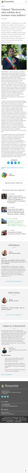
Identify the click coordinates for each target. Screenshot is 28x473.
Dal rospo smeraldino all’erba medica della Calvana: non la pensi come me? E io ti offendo (13, 261)
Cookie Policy (18, 421)
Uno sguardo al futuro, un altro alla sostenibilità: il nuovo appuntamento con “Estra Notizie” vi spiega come (16, 223)
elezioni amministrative (11, 167)
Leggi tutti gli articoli (13, 315)
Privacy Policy (9, 421)
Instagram (8, 396)
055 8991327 (6, 404)
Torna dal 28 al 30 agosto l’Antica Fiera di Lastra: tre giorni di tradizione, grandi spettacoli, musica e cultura (16, 211)
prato (2, 169)
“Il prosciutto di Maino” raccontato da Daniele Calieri (16, 233)
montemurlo (21, 167)
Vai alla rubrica (6, 374)
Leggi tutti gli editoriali (13, 281)
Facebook (2, 396)
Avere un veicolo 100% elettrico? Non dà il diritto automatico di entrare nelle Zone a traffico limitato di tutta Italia (14, 360)
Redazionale (10, 218)
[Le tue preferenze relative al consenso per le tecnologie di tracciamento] (25, 470)
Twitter (5, 396)
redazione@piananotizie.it (11, 406)
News (2, 6)
